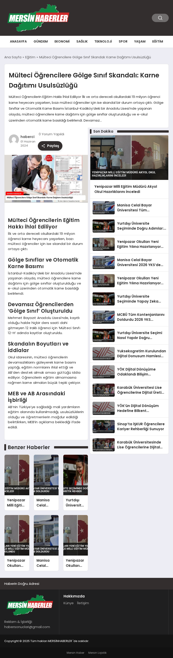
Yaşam (140, 41)
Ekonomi (62, 41)
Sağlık (82, 41)
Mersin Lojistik (97, 653)
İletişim (83, 603)
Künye (69, 603)
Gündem (41, 41)
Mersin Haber (75, 653)
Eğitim (157, 41)
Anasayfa (18, 41)
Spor (123, 41)
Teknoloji (103, 41)
